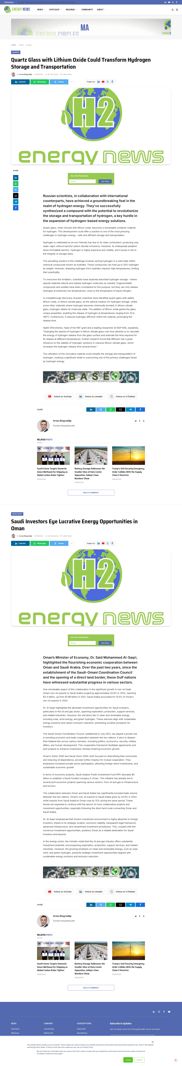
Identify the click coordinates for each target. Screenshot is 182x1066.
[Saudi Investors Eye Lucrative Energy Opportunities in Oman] (91, 587)
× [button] (152, 1041)
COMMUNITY (87, 9)
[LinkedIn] (15, 177)
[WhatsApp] (15, 183)
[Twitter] (15, 189)
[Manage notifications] (176, 1060)
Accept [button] (128, 1060)
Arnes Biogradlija (25, 74)
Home (21, 45)
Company (48, 1023)
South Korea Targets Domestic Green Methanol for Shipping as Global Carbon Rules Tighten (52, 472)
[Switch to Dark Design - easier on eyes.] (172, 10)
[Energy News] (17, 10)
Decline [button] (139, 1060)
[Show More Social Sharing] (71, 81)
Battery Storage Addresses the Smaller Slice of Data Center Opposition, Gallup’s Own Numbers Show (90, 473)
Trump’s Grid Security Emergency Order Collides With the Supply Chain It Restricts (48, 2)
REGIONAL (70, 9)
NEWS (40, 9)
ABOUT (100, 9)
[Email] (15, 195)
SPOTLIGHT (54, 9)
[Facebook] (15, 207)
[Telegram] (15, 201)
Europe (28, 45)
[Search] (176, 10)
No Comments (53, 74)
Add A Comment (91, 493)
